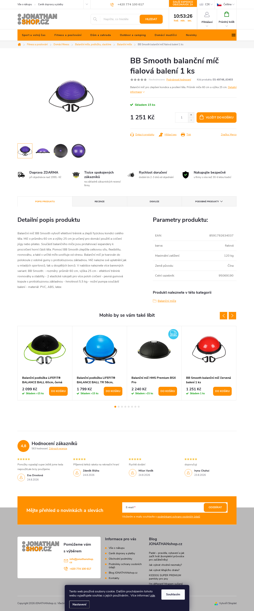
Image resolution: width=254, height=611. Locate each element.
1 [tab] (115, 407)
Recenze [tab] (100, 201)
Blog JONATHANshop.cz (123, 573)
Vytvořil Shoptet (228, 603)
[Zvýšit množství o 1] (191, 115)
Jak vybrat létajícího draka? (164, 570)
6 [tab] (132, 407)
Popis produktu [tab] (45, 201)
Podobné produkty (207, 201)
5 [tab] (129, 407)
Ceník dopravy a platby (50, 4)
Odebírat (215, 507)
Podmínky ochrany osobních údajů (125, 565)
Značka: (229, 134)
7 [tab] (135, 407)
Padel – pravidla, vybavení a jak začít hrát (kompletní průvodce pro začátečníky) (166, 556)
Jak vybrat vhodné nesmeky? (165, 565)
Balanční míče (167, 301)
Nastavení (79, 604)
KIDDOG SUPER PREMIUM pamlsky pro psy (165, 577)
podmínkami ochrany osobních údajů (178, 516)
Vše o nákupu (24, 4)
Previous (223, 315)
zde (152, 595)
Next (232, 315)
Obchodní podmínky (120, 559)
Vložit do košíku (220, 117)
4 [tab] (125, 407)
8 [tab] (139, 407)
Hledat (151, 19)
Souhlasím (173, 594)
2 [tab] (119, 407)
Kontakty (114, 578)
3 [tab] (122, 407)
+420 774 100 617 (80, 569)
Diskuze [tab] (154, 201)
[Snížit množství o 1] (191, 120)
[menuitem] (33, 35)
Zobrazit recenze (58, 448)
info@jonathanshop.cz (82, 560)
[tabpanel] (45, 363)
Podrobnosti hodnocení (178, 79)
